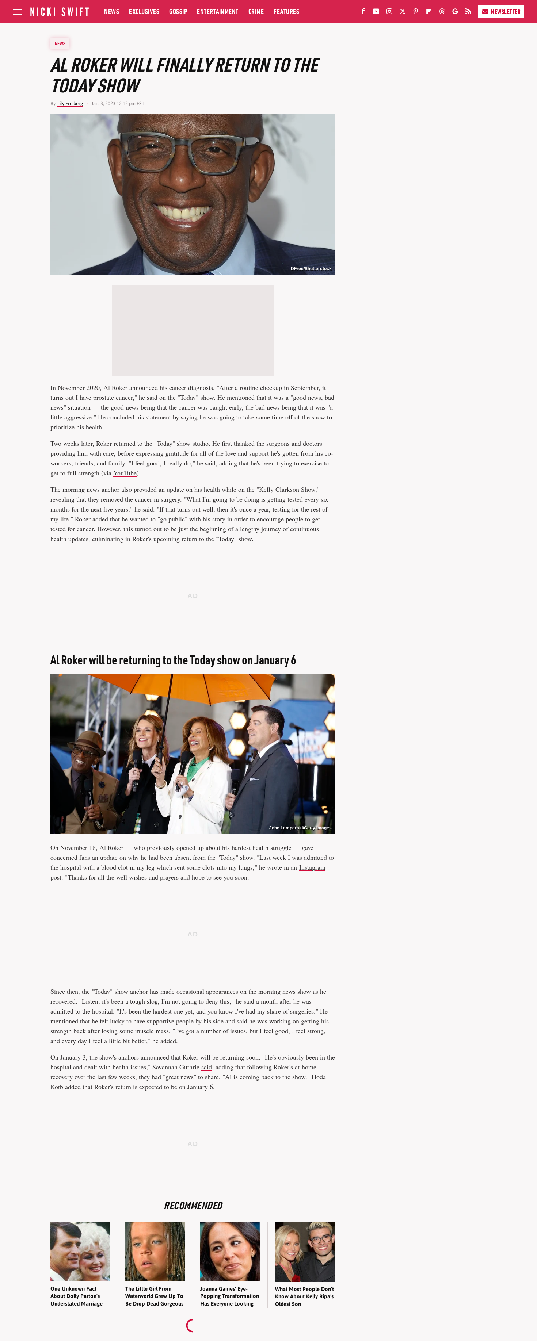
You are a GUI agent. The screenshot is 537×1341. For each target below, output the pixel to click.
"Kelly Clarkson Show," (288, 489)
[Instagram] (389, 12)
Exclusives (144, 11)
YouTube (125, 472)
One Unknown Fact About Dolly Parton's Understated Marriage (76, 1296)
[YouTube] (376, 12)
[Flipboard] (429, 12)
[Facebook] (363, 12)
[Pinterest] (415, 12)
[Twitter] (402, 12)
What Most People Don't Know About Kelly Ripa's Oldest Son (304, 1296)
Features (286, 11)
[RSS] (468, 12)
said (206, 1066)
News (111, 11)
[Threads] (442, 12)
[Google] (455, 12)
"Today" (188, 397)
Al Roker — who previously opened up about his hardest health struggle (195, 847)
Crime (256, 11)
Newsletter (506, 11)
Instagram (312, 867)
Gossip (178, 11)
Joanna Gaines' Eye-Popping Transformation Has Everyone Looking (229, 1296)
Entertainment (218, 11)
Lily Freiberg (70, 103)
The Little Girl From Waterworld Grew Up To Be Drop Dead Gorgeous (154, 1296)
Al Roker (115, 387)
